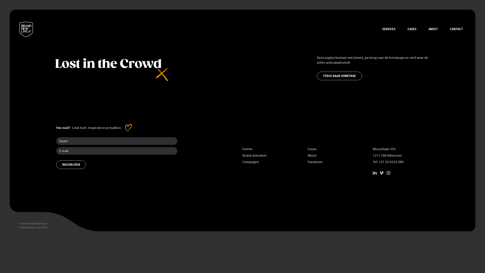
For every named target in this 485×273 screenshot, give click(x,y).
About (433, 29)
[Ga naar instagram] (388, 173)
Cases (412, 29)
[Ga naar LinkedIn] (375, 173)
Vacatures (315, 162)
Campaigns (250, 162)
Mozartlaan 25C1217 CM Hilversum (387, 152)
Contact (456, 29)
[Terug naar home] (26, 29)
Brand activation (254, 155)
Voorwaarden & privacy (33, 223)
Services (388, 29)
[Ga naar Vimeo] (381, 173)
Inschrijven (71, 164)
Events (247, 149)
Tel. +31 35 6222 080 (388, 162)
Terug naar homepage (339, 76)
